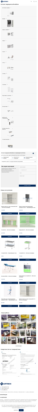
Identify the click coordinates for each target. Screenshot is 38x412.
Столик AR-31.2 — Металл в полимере (26, 253)
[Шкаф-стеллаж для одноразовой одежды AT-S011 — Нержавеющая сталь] (27, 198)
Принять (21, 410)
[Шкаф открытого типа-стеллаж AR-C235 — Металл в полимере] (9, 198)
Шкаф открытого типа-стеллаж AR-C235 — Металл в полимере (9, 207)
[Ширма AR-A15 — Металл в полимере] (27, 221)
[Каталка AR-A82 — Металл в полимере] (9, 268)
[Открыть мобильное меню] (36, 1)
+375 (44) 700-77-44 (5, 387)
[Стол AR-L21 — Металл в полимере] (9, 221)
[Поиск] (34, 1)
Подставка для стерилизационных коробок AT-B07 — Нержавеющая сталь (9, 299)
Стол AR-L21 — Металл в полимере (8, 229)
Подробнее (16, 410)
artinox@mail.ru (4, 389)
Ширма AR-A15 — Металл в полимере (26, 229)
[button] (1, 363)
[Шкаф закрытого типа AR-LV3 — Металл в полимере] (27, 268)
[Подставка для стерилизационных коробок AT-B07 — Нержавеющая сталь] (9, 291)
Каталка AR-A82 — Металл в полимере (8, 276)
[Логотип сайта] (4, 1)
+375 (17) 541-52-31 (5, 388)
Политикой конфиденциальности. (18, 407)
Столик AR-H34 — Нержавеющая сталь (9, 253)
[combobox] (20, 170)
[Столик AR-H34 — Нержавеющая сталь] (9, 244)
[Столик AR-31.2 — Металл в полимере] (27, 244)
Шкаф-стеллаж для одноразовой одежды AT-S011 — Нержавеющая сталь (27, 207)
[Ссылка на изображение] (5, 383)
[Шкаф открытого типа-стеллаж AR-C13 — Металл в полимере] (27, 291)
